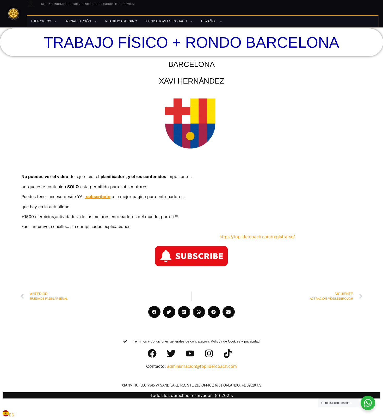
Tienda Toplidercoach (166, 21)
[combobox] (8, 414)
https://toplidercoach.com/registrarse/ (254, 236)
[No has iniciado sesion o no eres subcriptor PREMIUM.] (31, 4)
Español (209, 21)
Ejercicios (41, 21)
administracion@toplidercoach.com (202, 366)
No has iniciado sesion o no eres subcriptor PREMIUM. (88, 4)
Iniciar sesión (78, 21)
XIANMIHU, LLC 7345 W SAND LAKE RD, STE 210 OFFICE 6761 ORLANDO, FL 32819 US (192, 385)
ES (11, 414)
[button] (154, 312)
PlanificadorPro (121, 21)
